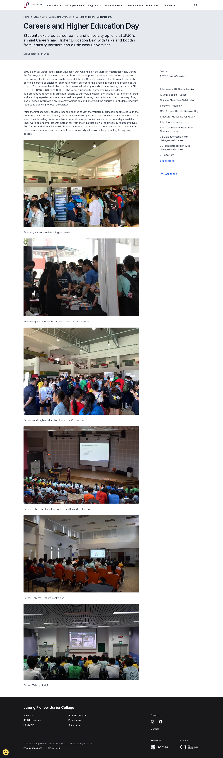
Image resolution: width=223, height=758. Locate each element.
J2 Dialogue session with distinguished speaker (174, 138)
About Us (28, 715)
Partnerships (74, 720)
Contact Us (169, 5)
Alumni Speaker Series (173, 94)
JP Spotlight (167, 154)
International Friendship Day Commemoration (176, 129)
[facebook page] (160, 722)
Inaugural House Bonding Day (177, 116)
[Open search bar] (195, 5)
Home (26, 17)
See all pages (167, 160)
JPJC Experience (32, 720)
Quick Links (74, 725)
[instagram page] (153, 722)
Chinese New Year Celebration (177, 100)
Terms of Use (53, 748)
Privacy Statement (33, 748)
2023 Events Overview (60, 17)
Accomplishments (77, 715)
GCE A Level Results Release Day (179, 111)
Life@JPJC (39, 17)
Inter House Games (171, 122)
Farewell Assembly (171, 105)
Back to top (170, 173)
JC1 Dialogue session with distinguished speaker (175, 147)
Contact (155, 729)
